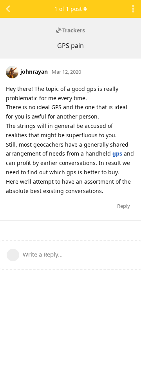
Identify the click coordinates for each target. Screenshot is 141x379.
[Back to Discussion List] (8, 9)
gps (117, 153)
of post (68, 8)
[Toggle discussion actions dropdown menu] (133, 9)
